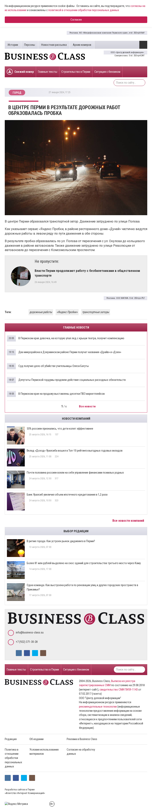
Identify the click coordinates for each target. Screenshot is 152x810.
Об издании (36, 739)
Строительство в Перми (75, 72)
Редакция (11, 739)
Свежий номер (24, 72)
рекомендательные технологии (98, 706)
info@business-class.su (30, 632)
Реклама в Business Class (82, 739)
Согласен (76, 19)
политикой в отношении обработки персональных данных (83, 10)
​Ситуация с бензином (107, 72)
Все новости (87, 406)
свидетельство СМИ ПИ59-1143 (119, 689)
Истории (13, 45)
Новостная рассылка (54, 45)
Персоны (29, 45)
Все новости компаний (128, 520)
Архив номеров (82, 45)
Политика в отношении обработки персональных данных (13, 758)
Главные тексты (47, 72)
